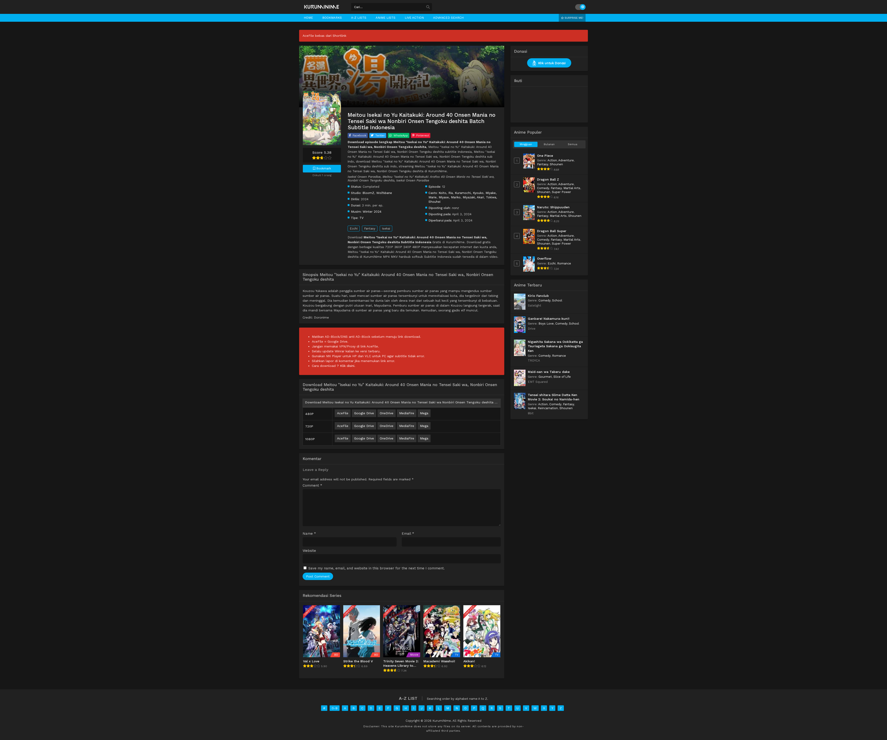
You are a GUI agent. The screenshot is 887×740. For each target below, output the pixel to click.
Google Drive (364, 413)
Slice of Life (562, 376)
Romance (564, 263)
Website (309, 551)
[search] (428, 7)
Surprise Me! (573, 17)
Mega (424, 413)
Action (552, 160)
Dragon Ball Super (551, 231)
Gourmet (545, 376)
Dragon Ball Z (548, 179)
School (557, 300)
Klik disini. (347, 366)
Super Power (561, 192)
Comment (312, 486)
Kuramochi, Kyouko (469, 193)
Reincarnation (548, 408)
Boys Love (546, 323)
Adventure (566, 160)
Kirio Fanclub (538, 296)
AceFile (342, 413)
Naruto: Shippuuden (553, 207)
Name (309, 534)
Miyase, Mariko (450, 197)
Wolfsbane (384, 193)
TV (361, 218)
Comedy (543, 188)
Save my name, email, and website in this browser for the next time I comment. (376, 568)
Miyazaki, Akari (473, 197)
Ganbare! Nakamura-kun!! (548, 318)
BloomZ (368, 193)
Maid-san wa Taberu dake (549, 372)
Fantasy (369, 228)
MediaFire (406, 413)
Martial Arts (571, 188)
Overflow (544, 258)
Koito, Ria (446, 193)
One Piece (545, 155)
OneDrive (386, 413)
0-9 (334, 708)
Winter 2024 (372, 211)
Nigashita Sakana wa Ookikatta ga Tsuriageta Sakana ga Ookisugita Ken (555, 346)
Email (408, 534)
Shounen (556, 164)
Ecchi (354, 228)
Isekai (386, 228)
